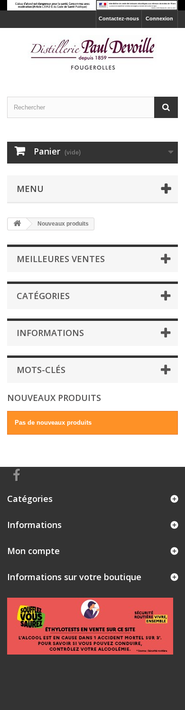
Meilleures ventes (61, 258)
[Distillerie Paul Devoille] (92, 54)
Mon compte (33, 550)
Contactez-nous (119, 18)
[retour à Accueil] (17, 224)
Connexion (159, 18)
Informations (50, 332)
